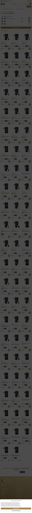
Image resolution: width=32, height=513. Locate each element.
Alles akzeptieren (16, 508)
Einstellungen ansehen (16, 510)
